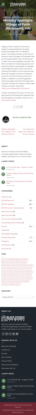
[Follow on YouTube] (17, 333)
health (29, 275)
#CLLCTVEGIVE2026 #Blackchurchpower (15, 259)
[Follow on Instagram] (6, 333)
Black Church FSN (26, 34)
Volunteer (5, 249)
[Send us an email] (13, 333)
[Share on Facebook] (14, 106)
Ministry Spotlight (20, 17)
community (17, 268)
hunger (4, 278)
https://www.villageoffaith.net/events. (15, 88)
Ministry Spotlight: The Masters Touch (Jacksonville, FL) (8, 131)
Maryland (29, 278)
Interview (11, 278)
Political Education (8, 237)
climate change (7, 268)
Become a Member (8, 346)
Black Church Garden (8, 265)
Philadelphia (25, 281)
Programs (5, 241)
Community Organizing (10, 219)
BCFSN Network (7, 200)
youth (18, 284)
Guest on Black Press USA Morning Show (19, 174)
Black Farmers (6, 215)
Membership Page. (8, 100)
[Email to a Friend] (18, 106)
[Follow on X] (10, 333)
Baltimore (5, 262)
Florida (17, 272)
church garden (28, 265)
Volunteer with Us (8, 368)
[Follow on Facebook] (3, 333)
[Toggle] (33, 200)
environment (27, 268)
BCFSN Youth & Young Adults (12, 208)
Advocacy (5, 197)
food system (15, 275)
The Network (6, 245)
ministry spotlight (13, 281)
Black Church (6, 211)
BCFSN (12, 262)
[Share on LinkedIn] (21, 106)
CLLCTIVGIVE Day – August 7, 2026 (19, 167)
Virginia (30, 17)
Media (4, 281)
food (22, 272)
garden (22, 275)
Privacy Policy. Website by (25, 410)
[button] (3, 4)
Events (4, 226)
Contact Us (5, 350)
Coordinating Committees (11, 223)
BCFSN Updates (7, 204)
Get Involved (6, 357)
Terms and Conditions (9, 365)
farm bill (10, 272)
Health (4, 230)
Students (5, 284)
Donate (4, 353)
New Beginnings (7, 234)
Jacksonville (20, 278)
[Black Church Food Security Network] (18, 4)
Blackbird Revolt (17, 412)
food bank (29, 272)
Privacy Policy (6, 361)
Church (19, 265)
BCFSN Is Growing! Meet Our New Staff (19, 182)
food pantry (5, 275)
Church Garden (8, 17)
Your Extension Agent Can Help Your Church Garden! (27, 131)
